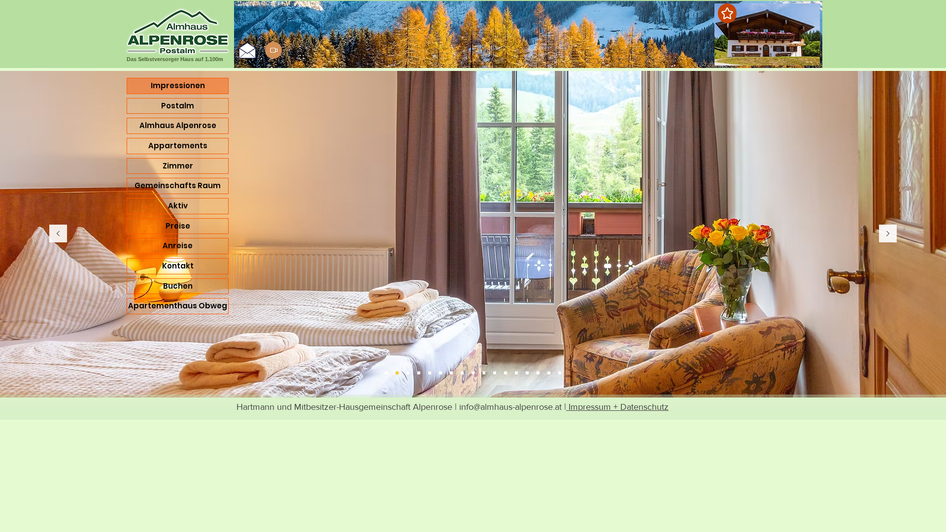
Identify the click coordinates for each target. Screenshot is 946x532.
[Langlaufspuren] (494, 372)
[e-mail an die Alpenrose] (247, 50)
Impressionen (178, 85)
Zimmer (178, 166)
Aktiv (178, 205)
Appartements (177, 145)
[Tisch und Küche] (462, 372)
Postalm (177, 105)
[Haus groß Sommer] (386, 372)
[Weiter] (888, 234)
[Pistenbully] (548, 372)
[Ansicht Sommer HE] (407, 372)
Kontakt (178, 266)
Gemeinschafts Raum (178, 185)
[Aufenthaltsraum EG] (538, 372)
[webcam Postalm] (273, 50)
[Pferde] (418, 372)
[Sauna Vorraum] (451, 372)
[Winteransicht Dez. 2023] (516, 372)
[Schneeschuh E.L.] (483, 372)
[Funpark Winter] (527, 372)
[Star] (727, 13)
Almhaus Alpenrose (177, 125)
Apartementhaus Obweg (177, 305)
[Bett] (429, 372)
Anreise (178, 245)
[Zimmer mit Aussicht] (397, 372)
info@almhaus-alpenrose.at (510, 407)
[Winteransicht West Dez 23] (473, 372)
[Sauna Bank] (505, 372)
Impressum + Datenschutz (617, 407)
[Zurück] (58, 234)
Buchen (178, 286)
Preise (178, 226)
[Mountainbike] (440, 372)
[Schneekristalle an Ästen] (559, 372)
